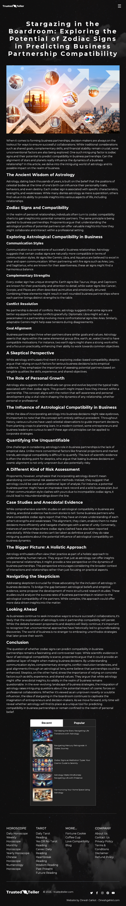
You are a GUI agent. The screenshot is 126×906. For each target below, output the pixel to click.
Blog (68, 845)
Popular (79, 723)
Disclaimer (101, 853)
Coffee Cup (72, 837)
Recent (47, 723)
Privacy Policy (104, 841)
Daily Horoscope (17, 833)
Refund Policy (104, 857)
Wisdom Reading (47, 865)
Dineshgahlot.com (109, 900)
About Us (101, 833)
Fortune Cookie (75, 833)
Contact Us (102, 837)
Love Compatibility (77, 841)
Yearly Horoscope (17, 853)
